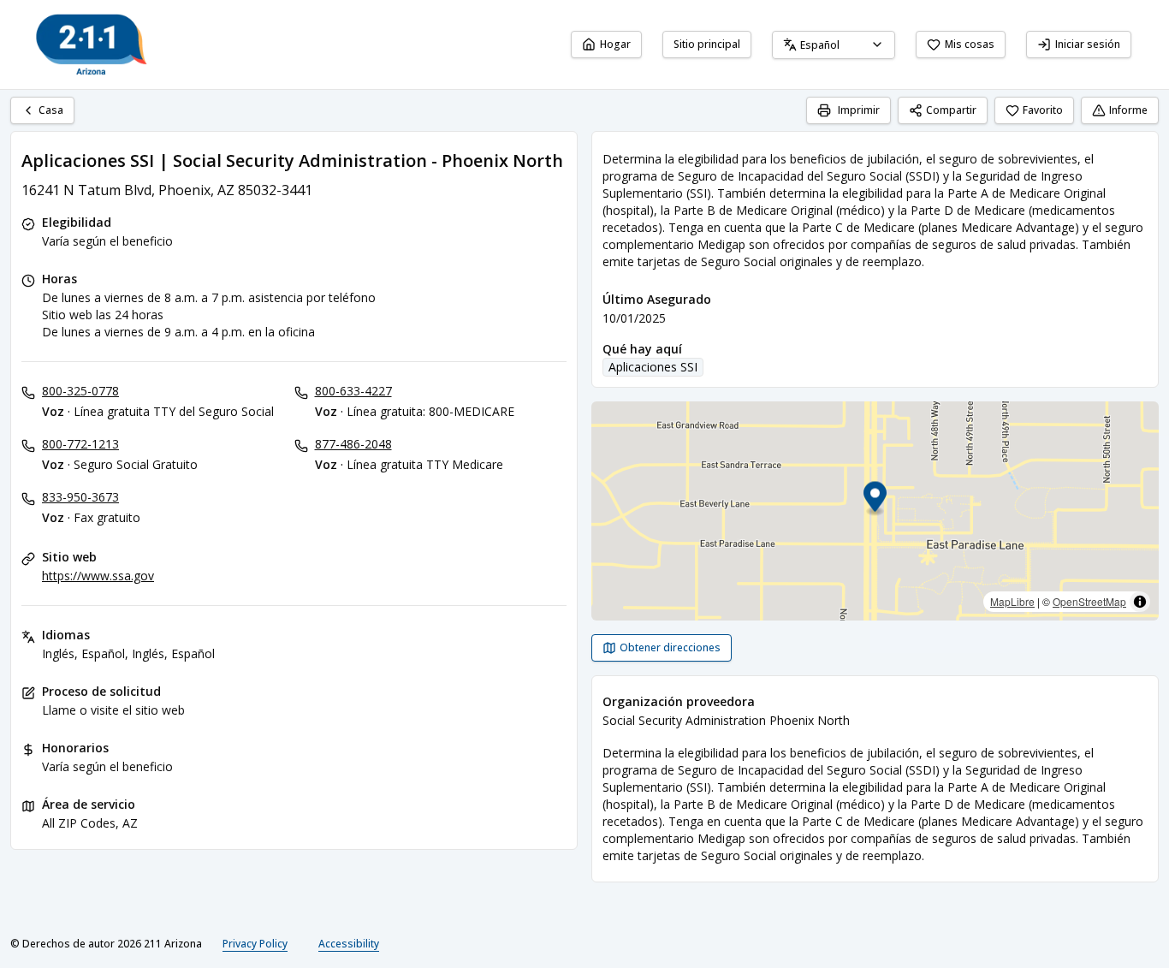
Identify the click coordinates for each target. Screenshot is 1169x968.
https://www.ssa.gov (98, 575)
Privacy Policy (255, 943)
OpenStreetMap (1089, 601)
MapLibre (1012, 601)
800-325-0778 (80, 391)
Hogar (615, 44)
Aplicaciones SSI (652, 367)
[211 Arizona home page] (91, 44)
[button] (875, 499)
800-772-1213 (80, 444)
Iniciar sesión (1087, 44)
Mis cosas (969, 44)
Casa (51, 110)
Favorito (1043, 110)
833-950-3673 (80, 497)
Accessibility (348, 943)
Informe (1128, 110)
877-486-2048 (353, 444)
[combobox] (833, 45)
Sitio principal (707, 44)
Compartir (951, 110)
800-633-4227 (353, 391)
